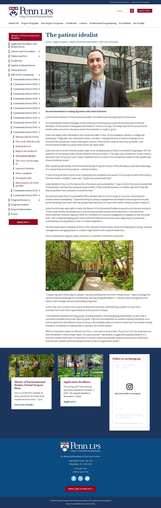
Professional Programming (103, 23)
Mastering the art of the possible (27, 184)
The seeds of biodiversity (28, 141)
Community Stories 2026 (26, 79)
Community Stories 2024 (26, 89)
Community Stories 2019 (26, 113)
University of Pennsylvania (140, 2)
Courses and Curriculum (25, 51)
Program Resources (25, 200)
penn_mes (139, 423)
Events (14, 214)
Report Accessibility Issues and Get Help (80, 504)
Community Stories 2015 (26, 132)
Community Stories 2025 (26, 84)
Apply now (22, 222)
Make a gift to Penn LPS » (80, 488)
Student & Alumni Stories (23, 65)
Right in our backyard (26, 151)
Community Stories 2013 (26, 195)
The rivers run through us (27, 162)
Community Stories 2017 (26, 122)
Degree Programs (30, 23)
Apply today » (145, 11)
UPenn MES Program (123, 423)
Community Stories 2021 (26, 103)
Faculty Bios (17, 61)
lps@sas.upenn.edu (80, 472)
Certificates (71, 23)
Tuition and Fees (25, 56)
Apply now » (70, 402)
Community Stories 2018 (26, 117)
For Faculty (138, 23)
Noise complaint (24, 173)
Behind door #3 (23, 146)
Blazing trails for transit (27, 137)
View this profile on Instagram (127, 393)
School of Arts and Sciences (119, 2)
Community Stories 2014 (26, 190)
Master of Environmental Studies (25, 36)
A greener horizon (25, 168)
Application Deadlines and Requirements (24, 45)
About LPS (14, 23)
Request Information (21, 209)
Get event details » (24, 405)
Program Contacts (20, 205)
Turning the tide (23, 178)
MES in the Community (25, 75)
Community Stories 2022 (26, 98)
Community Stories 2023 (26, 93)
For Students (125, 23)
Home (48, 42)
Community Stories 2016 (26, 127)
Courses (83, 23)
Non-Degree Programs (52, 23)
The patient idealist (25, 156)
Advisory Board (18, 70)
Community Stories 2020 (26, 108)
